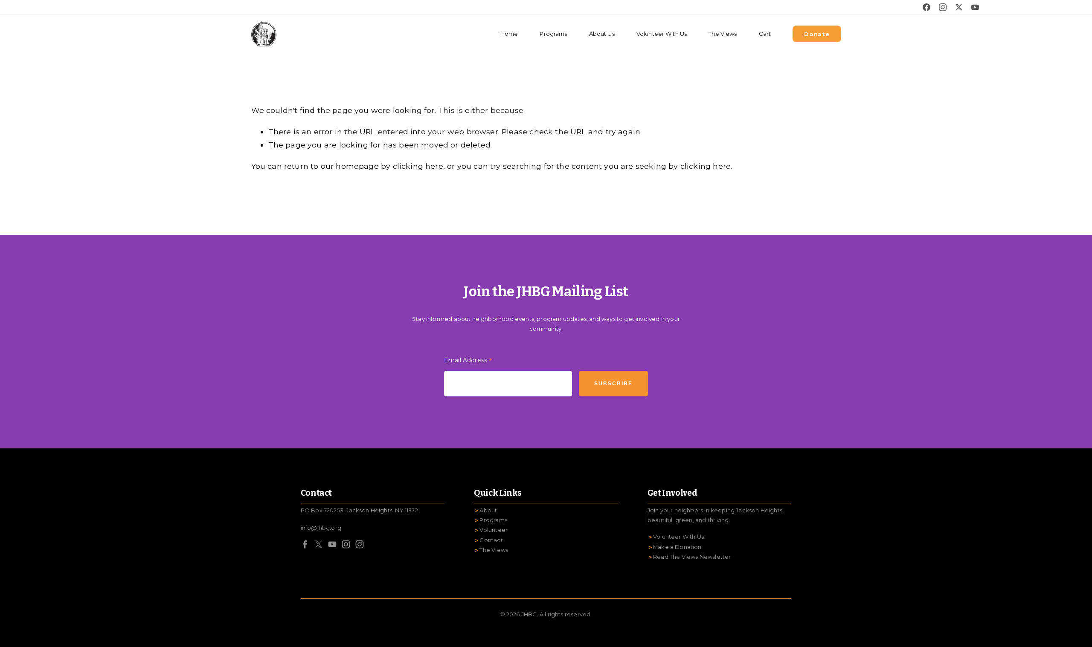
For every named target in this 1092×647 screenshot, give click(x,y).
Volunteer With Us (661, 33)
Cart (765, 33)
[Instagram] (346, 544)
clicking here (418, 166)
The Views (723, 33)
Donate (816, 34)
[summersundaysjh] (359, 544)
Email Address (468, 361)
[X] (318, 544)
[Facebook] (305, 544)
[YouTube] (332, 544)
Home (509, 33)
